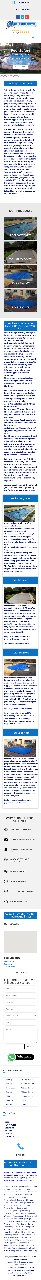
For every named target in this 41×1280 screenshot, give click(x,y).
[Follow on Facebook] (18, 17)
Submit (30, 1046)
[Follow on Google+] (27, 17)
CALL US (20, 1154)
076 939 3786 (23, 2)
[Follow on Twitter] (22, 17)
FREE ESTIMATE (20, 67)
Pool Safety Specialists (20, 52)
